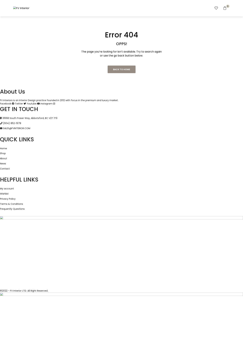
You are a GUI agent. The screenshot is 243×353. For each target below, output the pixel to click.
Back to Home (121, 69)
